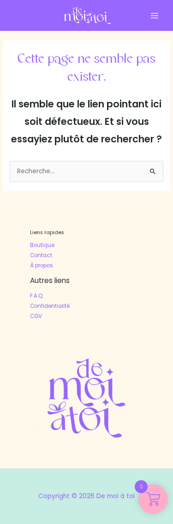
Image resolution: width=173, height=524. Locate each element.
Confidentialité (50, 306)
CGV (36, 316)
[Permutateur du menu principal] (155, 15)
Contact (41, 255)
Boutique (42, 245)
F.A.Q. (36, 296)
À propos (41, 265)
